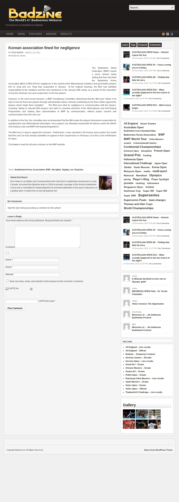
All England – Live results (138, 347)
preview (128, 183)
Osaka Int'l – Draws (135, 371)
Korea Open (159, 167)
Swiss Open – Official (136, 389)
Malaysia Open (132, 171)
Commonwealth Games (145, 143)
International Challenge (138, 163)
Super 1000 (130, 195)
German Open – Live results (139, 361)
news (23, 56)
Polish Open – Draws (136, 375)
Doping (112, 108)
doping (65, 169)
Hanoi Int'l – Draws (135, 364)
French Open (162, 150)
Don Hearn (17, 52)
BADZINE (51, 33)
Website (9, 274)
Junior (128, 167)
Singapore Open (133, 187)
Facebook (171, 34)
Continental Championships (142, 146)
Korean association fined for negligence (44, 48)
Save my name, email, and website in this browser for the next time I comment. (46, 281)
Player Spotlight (160, 179)
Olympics (155, 175)
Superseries (148, 195)
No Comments (163, 58)
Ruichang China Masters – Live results (145, 378)
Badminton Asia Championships (140, 131)
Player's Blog (141, 179)
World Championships (138, 208)
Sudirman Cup (132, 190)
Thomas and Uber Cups (138, 204)
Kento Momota (142, 167)
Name (8, 259)
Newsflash (141, 175)
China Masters (156, 139)
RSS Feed (163, 34)
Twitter (167, 34)
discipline (56, 169)
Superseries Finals (135, 199)
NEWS (21, 33)
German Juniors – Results (139, 357)
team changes (157, 200)
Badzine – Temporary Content (140, 354)
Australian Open (134, 127)
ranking (140, 183)
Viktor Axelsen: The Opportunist (148, 304)
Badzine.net (36, 13)
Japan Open (160, 163)
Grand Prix (132, 155)
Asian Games (148, 123)
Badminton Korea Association (30, 169)
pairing (127, 179)
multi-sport (160, 171)
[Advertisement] (49, 73)
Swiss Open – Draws (136, 385)
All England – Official (136, 350)
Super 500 (161, 191)
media (147, 171)
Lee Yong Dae (34, 87)
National (129, 175)
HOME (9, 33)
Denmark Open (131, 151)
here (16, 144)
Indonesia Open (133, 159)
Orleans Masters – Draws (138, 368)
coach (127, 143)
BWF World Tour (135, 139)
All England (131, 123)
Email (8, 267)
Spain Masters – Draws (137, 382)
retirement (153, 183)
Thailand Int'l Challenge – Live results (144, 392)
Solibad (149, 187)
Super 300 (148, 191)
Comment (10, 247)
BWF (106, 71)
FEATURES (35, 33)
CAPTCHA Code (46, 301)
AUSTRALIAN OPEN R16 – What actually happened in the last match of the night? (151, 93)
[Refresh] (31, 289)
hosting (147, 155)
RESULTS (66, 33)
